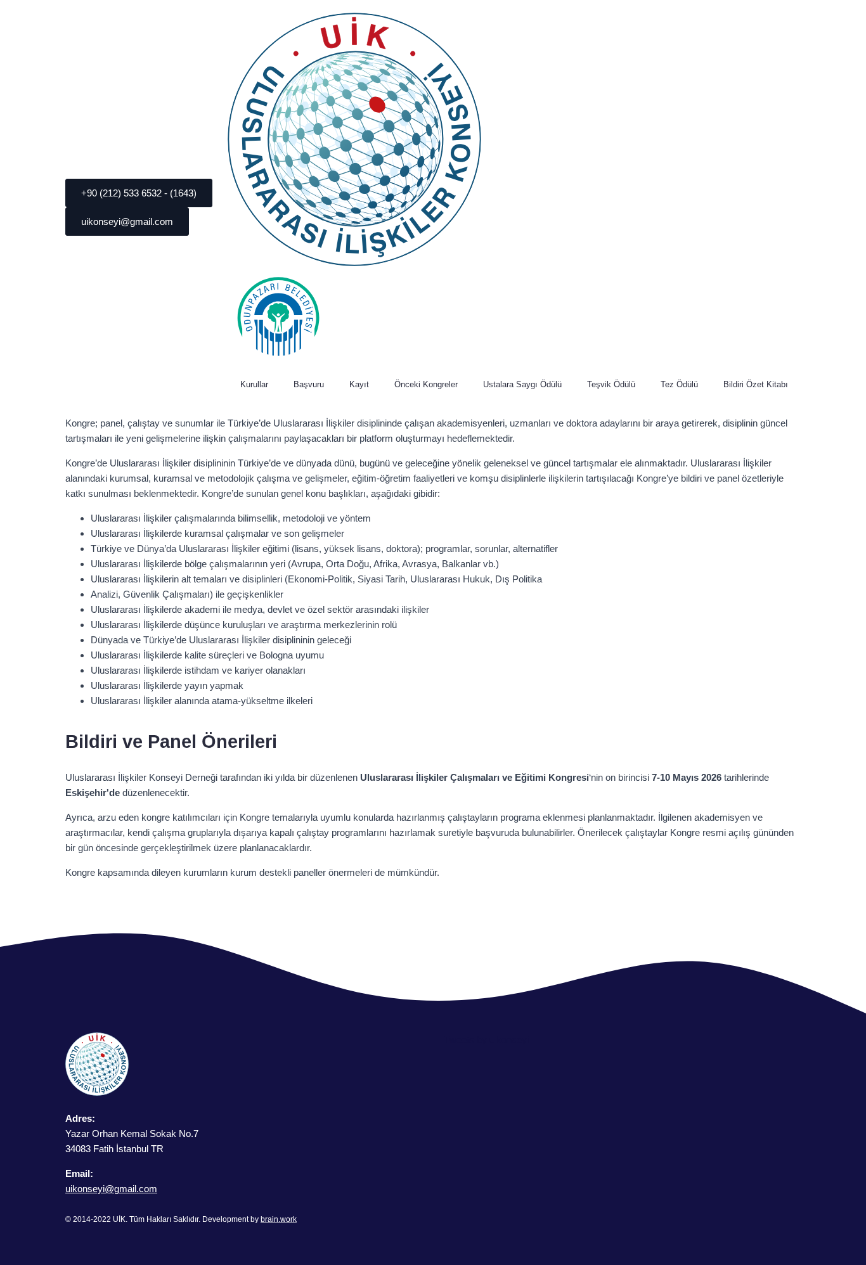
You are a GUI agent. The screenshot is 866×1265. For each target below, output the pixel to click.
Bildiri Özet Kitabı (755, 384)
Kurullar (254, 384)
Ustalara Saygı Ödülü (522, 384)
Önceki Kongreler (426, 384)
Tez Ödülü (679, 384)
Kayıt (359, 384)
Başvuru (309, 384)
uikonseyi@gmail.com (111, 1188)
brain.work (279, 1219)
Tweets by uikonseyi (486, 1039)
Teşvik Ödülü (611, 384)
